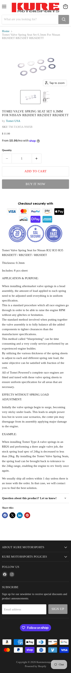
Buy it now (35, 184)
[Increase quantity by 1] (37, 158)
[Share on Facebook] (5, 515)
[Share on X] (12, 515)
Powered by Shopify (35, 666)
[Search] (63, 19)
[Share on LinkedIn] (20, 515)
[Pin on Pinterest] (27, 515)
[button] (30, 97)
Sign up (57, 609)
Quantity (7, 150)
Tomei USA (13, 120)
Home (5, 31)
